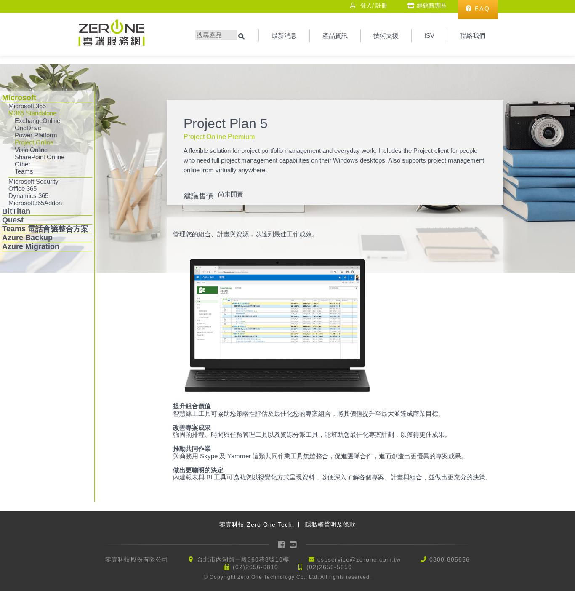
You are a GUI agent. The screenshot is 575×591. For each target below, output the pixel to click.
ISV (429, 35)
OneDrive (28, 127)
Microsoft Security (33, 181)
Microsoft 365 (27, 106)
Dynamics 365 (28, 195)
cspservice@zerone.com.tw (359, 559)
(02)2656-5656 (329, 567)
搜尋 (242, 36)
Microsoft (19, 98)
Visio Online (31, 149)
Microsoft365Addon (35, 202)
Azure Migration (30, 246)
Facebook (282, 544)
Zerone (111, 32)
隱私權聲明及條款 (330, 524)
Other (22, 164)
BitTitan (16, 211)
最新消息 (284, 35)
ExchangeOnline (37, 120)
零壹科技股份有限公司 (136, 559)
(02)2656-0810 (255, 567)
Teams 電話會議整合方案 (45, 229)
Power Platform (36, 135)
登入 (366, 5)
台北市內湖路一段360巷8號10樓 (243, 559)
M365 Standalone (32, 113)
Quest (13, 220)
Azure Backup (27, 237)
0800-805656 (449, 559)
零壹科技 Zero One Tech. (256, 524)
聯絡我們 (472, 35)
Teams (24, 171)
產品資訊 (335, 35)
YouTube (294, 544)
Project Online (34, 142)
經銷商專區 (431, 5)
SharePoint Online (39, 156)
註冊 (381, 5)
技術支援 (386, 35)
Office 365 (22, 188)
